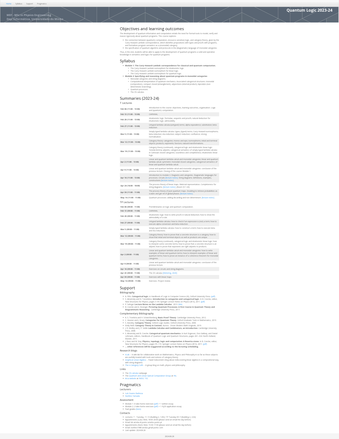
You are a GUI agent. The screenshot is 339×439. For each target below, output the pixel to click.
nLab (127, 354)
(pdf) (213, 296)
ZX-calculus (134, 373)
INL (175, 375)
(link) (180, 304)
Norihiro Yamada (132, 396)
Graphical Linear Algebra (135, 360)
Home (8, 3)
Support (29, 3)
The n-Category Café (134, 365)
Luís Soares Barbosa (134, 393)
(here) (138, 409)
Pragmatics (42, 3)
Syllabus (18, 3)
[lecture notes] (171, 177)
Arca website (130, 378)
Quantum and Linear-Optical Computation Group (150, 375)
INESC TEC (143, 378)
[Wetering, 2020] (170, 273)
